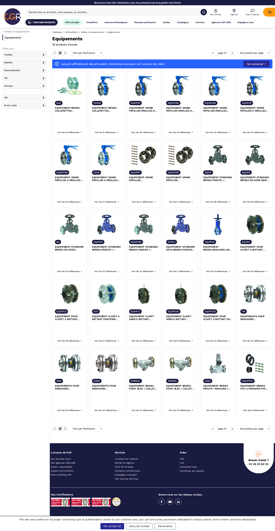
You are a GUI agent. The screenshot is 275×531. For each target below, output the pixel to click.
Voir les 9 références (216, 271)
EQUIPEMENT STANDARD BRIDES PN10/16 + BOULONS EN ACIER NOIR (217, 179)
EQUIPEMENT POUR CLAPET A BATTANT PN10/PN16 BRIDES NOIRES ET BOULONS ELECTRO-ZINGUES (67, 318)
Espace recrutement (62, 470)
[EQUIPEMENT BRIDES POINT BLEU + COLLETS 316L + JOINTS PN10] (181, 363)
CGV (182, 463)
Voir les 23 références (216, 132)
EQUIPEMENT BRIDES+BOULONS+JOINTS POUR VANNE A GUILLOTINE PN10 (218, 248)
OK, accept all (112, 526)
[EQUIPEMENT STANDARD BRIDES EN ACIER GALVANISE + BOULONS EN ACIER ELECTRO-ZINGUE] (69, 224)
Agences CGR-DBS (221, 22)
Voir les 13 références (105, 271)
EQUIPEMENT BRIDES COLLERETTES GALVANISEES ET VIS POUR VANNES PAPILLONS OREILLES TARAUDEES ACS (104, 109)
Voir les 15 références (68, 132)
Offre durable (72, 22)
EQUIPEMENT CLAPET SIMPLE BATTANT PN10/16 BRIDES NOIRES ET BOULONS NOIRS (143, 318)
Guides (166, 22)
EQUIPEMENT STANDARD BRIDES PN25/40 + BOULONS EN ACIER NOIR (106, 248)
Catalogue (57, 32)
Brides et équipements (92, 32)
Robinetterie (72, 32)
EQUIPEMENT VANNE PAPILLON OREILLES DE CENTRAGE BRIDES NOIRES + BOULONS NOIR (143, 109)
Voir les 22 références (105, 410)
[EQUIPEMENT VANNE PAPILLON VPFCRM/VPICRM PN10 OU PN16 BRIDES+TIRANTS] (144, 155)
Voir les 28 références (216, 202)
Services (200, 22)
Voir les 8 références (105, 132)
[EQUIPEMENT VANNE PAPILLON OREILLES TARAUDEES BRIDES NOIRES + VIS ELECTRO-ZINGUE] (218, 85)
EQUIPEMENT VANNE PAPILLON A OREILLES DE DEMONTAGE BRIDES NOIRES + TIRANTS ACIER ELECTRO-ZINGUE (69, 179)
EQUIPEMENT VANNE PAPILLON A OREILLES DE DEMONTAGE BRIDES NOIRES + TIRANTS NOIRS (254, 109)
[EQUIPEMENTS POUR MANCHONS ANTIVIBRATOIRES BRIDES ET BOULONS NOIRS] (255, 294)
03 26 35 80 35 (258, 464)
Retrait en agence (124, 463)
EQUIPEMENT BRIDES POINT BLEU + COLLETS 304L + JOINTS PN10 (142, 387)
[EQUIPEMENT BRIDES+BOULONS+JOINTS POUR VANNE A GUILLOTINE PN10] (218, 224)
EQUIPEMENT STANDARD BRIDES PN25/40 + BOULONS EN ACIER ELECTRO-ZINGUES (143, 248)
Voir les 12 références (143, 271)
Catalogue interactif (126, 474)
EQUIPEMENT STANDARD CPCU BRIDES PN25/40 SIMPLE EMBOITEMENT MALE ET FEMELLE (180, 248)
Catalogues (183, 22)
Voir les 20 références (68, 271)
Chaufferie (92, 22)
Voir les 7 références (179, 271)
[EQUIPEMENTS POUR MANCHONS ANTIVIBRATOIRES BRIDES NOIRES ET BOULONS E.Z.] (106, 363)
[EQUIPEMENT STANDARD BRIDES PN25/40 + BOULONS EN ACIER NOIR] (106, 224)
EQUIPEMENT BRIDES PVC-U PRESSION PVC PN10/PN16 (253, 387)
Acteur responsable (61, 467)
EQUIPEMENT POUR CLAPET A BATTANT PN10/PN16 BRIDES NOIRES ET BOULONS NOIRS (252, 248)
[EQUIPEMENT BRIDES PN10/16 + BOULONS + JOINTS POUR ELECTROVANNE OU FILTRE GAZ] (218, 363)
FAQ (182, 459)
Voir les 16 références (179, 132)
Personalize (165, 526)
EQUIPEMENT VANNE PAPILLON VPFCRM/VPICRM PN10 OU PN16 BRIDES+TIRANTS (142, 179)
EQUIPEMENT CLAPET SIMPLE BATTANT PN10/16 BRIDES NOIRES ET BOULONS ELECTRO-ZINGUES (180, 318)
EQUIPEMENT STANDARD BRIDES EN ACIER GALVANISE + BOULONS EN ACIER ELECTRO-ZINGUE (69, 248)
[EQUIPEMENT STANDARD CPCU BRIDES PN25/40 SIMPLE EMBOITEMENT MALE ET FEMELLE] (181, 224)
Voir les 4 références (142, 202)
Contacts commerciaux (127, 470)
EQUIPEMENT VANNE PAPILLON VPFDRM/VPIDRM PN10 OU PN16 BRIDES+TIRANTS (179, 179)
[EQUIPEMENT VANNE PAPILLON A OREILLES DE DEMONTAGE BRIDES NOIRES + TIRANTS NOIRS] (255, 85)
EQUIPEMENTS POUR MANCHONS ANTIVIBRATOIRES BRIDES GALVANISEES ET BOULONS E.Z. (69, 387)
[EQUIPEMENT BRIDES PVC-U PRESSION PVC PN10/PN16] (255, 363)
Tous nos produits (44, 22)
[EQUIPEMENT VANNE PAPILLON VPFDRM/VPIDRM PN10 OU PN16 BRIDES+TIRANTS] (181, 155)
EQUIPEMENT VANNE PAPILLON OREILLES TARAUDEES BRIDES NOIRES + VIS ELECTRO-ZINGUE (217, 109)
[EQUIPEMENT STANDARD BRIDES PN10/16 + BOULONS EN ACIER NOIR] (218, 155)
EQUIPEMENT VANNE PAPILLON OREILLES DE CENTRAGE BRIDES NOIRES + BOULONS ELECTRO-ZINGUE (179, 109)
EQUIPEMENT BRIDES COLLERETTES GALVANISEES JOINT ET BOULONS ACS (68, 109)
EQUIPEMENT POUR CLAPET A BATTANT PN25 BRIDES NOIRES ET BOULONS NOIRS (218, 318)
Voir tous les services (126, 478)
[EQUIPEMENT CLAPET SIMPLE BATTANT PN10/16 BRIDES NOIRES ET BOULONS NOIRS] (144, 294)
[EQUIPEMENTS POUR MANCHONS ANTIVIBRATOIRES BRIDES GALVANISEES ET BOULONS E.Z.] (69, 363)
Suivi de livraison (124, 467)
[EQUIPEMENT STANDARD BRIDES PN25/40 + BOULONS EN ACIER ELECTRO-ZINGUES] (144, 224)
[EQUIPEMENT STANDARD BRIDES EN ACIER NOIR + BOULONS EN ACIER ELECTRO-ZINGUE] (255, 155)
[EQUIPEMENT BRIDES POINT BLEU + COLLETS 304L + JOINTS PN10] (144, 363)
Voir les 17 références (105, 202)
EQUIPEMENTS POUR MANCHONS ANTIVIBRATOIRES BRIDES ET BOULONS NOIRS (252, 318)
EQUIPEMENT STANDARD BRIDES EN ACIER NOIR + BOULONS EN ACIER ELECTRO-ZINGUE (254, 179)
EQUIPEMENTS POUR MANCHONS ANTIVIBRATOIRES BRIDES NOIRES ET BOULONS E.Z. (104, 387)
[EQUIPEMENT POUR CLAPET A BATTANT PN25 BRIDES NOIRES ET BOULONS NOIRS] (218, 294)
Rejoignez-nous (246, 22)
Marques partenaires (145, 22)
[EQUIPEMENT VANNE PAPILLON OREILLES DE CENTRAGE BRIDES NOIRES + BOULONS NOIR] (144, 85)
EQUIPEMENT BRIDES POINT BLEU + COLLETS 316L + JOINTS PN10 (180, 387)
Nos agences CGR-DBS (63, 463)
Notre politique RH (61, 474)
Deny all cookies (139, 526)
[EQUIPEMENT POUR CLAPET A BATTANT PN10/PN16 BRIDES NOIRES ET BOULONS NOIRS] (255, 224)
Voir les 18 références (254, 271)
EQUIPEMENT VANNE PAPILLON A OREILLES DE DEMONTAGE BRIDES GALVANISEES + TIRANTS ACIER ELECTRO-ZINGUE (106, 179)
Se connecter (255, 63)
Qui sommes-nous (61, 459)
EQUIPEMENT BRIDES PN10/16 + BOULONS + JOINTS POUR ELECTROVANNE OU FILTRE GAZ (215, 387)
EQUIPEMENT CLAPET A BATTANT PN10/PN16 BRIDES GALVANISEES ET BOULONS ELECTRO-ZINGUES (106, 318)
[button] (216, 12)
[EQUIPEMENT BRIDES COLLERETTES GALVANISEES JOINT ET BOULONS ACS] (69, 85)
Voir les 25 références (142, 132)
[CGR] (12, 16)
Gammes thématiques (115, 22)
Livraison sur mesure (126, 459)
